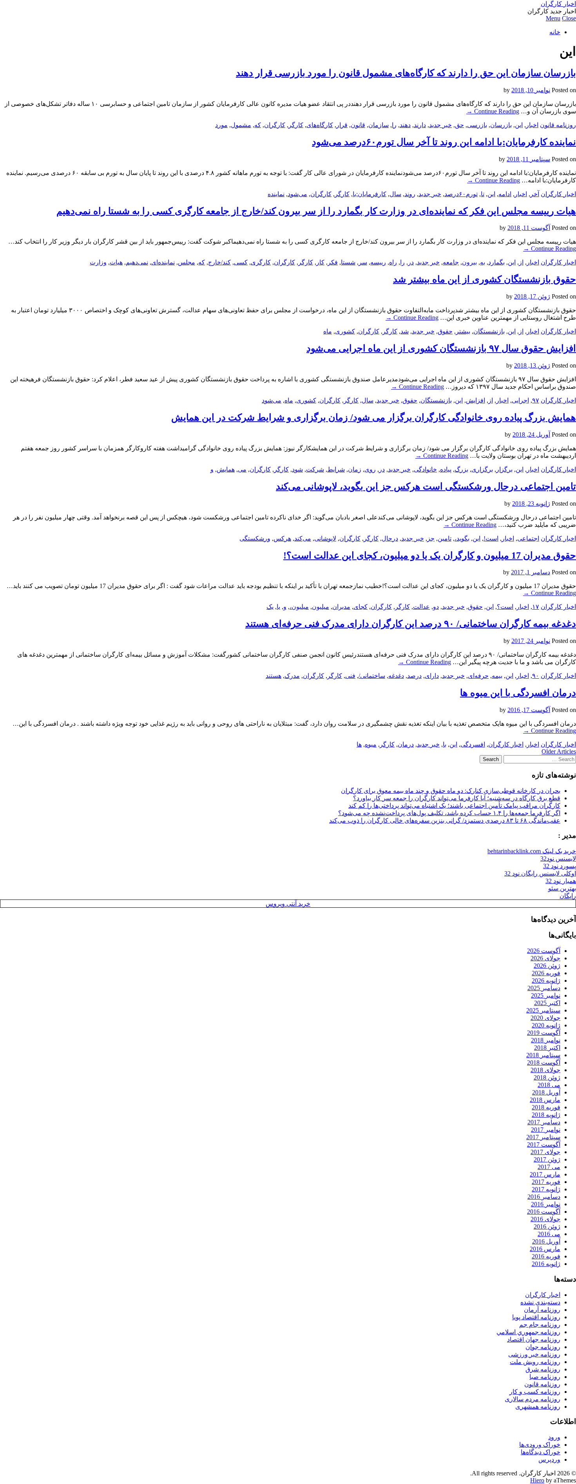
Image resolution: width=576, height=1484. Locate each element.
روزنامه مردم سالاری (532, 1399)
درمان (406, 744)
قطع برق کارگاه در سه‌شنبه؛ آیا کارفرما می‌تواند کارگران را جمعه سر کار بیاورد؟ (456, 798)
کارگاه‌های (319, 125)
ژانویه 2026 (546, 980)
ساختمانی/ (372, 675)
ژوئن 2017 (547, 1159)
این (519, 125)
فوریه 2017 (546, 1181)
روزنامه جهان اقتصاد (533, 1339)
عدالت (421, 606)
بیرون (469, 262)
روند (409, 194)
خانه (554, 32)
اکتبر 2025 (547, 1003)
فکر (333, 262)
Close (569, 18)
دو (436, 606)
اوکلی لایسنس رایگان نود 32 (540, 873)
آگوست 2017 (543, 1144)
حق (459, 125)
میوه (371, 744)
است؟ (505, 606)
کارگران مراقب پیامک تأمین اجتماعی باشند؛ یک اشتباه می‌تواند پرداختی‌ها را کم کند (454, 805)
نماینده (276, 194)
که (257, 125)
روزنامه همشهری (537, 1406)
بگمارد (496, 262)
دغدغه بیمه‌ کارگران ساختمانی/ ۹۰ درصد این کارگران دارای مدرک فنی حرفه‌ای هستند (410, 624)
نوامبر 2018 (545, 1040)
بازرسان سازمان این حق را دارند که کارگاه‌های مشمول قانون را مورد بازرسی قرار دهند (406, 73)
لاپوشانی (325, 538)
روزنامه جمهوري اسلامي (528, 1332)
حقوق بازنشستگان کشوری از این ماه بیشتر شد (484, 279)
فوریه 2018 (546, 1107)
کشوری (345, 331)
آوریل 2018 (546, 1092)
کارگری (261, 262)
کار (320, 262)
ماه (327, 331)
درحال (390, 538)
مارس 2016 (545, 1248)
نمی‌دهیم (137, 262)
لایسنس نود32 (558, 858)
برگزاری (482, 469)
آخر (534, 194)
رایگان (568, 895)
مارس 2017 (545, 1174)
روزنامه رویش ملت (535, 1361)
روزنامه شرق (542, 1369)
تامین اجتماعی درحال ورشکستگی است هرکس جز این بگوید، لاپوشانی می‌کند (426, 486)
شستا (348, 262)
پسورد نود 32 (559, 866)
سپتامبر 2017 (543, 1137)
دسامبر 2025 (543, 988)
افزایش (475, 400)
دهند (405, 125)
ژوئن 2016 (547, 1226)
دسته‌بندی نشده (540, 1302)
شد (404, 331)
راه (393, 262)
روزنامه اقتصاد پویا (536, 1317)
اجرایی (520, 400)
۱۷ (535, 606)
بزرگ (461, 469)
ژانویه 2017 (546, 1189)
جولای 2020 (545, 1017)
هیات (116, 262)
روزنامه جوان (542, 1347)
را (394, 125)
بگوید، (462, 538)
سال (395, 194)
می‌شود (297, 194)
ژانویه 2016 (546, 1263)
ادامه (504, 194)
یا (278, 606)
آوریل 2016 (546, 1241)
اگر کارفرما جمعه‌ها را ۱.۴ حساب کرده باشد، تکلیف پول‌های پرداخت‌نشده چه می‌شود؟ (449, 813)
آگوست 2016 (543, 1211)
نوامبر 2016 (545, 1204)
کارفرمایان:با (369, 194)
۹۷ (535, 400)
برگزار (504, 469)
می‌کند (302, 538)
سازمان (378, 125)
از (521, 262)
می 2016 (549, 1234)
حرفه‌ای (478, 675)
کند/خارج (219, 262)
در (411, 262)
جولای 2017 (545, 1152)
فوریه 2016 (546, 1256)
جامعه (451, 262)
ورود (554, 1437)
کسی (241, 262)
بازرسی (477, 125)
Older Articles (559, 751)
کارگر (295, 125)
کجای (360, 606)
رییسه (378, 262)
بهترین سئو (562, 888)
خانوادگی (425, 469)
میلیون (320, 606)
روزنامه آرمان (542, 1309)
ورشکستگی (254, 538)
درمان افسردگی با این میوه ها (518, 693)
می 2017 (549, 1167)
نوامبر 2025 (545, 995)
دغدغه (396, 675)
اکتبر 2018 (547, 1047)
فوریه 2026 (546, 973)
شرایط (336, 469)
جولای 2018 (545, 1070)
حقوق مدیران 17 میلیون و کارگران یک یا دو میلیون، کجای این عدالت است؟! (429, 555)
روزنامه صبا (544, 1376)
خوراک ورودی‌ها (539, 1444)
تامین (444, 538)
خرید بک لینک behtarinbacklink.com (531, 851)
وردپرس (549, 1459)
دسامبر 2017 (543, 1122)
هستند (273, 675)
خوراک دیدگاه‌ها (540, 1452)
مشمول (241, 125)
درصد (414, 675)
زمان (354, 469)
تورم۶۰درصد (461, 194)
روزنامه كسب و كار (534, 1391)
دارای (432, 675)
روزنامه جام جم (539, 1324)
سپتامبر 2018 (543, 1055)
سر (363, 262)
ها (359, 744)
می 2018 (549, 1085)
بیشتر (463, 331)
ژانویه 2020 (546, 1025)
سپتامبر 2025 (543, 1010)
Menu (553, 18)
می (242, 469)
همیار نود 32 (560, 881)
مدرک (292, 675)
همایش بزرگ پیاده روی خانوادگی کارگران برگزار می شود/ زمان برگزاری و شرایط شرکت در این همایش (373, 417)
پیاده (445, 469)
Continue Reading (492, 111)
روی (370, 469)
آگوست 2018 (543, 1062)
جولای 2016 (545, 1219)
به (482, 262)
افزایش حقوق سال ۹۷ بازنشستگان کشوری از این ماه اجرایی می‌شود (441, 348)
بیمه (497, 675)
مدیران (341, 606)
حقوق (445, 331)
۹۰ (535, 675)
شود (297, 469)
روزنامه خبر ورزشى (534, 1354)
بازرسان (501, 125)
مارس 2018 (545, 1099)
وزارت (98, 262)
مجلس (186, 262)
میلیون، (299, 606)
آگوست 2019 (543, 1032)
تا (482, 194)
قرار (342, 125)
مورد (221, 125)
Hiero (537, 1480)
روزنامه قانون (558, 125)
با (444, 744)
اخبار (532, 125)
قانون (358, 125)
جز (431, 538)
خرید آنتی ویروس (288, 903)
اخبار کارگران (558, 3)
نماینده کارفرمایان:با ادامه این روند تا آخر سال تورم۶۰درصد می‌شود (444, 142)
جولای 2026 (545, 958)
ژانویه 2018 (546, 1114)
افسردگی (472, 744)
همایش (226, 469)
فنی (350, 675)
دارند (420, 125)
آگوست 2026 (543, 950)
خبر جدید (440, 125)
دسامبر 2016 (543, 1196)
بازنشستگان (489, 331)
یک (270, 606)
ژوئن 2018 (547, 1077)
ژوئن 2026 (547, 965)
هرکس (282, 538)
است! (491, 538)
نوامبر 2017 (545, 1129)
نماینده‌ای (163, 262)
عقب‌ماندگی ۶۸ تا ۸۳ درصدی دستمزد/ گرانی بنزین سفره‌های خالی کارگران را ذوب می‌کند (444, 820)
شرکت (315, 469)
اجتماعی (528, 538)
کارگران (274, 125)
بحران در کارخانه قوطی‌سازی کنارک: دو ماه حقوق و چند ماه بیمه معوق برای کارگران (450, 790)
